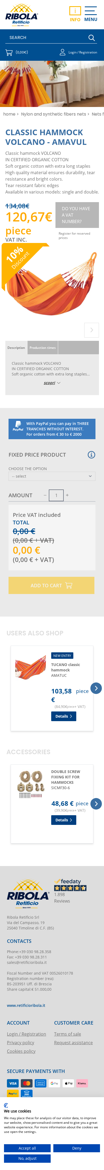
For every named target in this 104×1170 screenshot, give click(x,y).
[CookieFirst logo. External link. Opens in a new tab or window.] (6, 1105)
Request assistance (73, 1042)
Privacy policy (20, 1042)
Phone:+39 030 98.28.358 (29, 951)
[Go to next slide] (91, 330)
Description (16, 347)
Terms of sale (67, 1034)
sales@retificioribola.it (27, 962)
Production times (43, 347)
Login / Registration (26, 1034)
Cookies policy (21, 1051)
